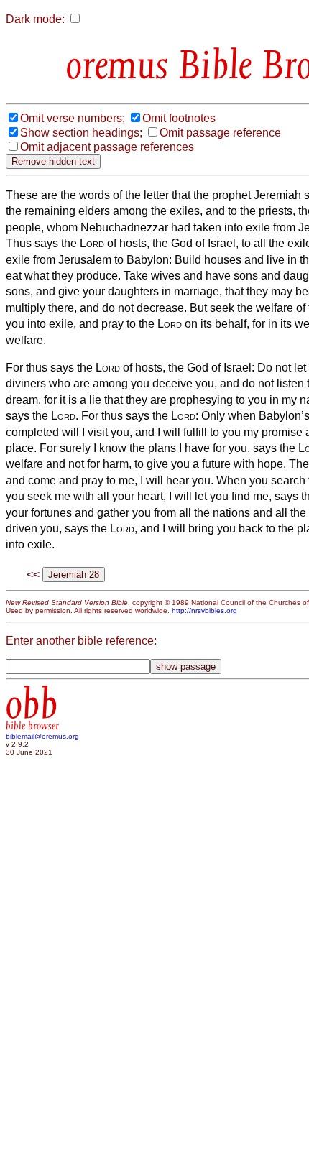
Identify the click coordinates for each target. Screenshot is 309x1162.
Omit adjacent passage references (107, 147)
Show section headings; (81, 132)
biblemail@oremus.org (42, 736)
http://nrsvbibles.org (204, 610)
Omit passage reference (220, 132)
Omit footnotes (179, 118)
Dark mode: (35, 19)
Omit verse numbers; (72, 118)
